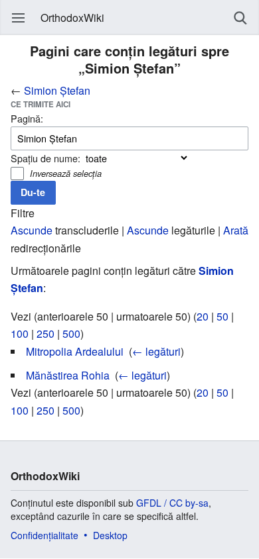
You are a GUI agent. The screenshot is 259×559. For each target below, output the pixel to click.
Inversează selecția (66, 173)
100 (20, 333)
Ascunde (31, 230)
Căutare (240, 18)
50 (222, 316)
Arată (235, 230)
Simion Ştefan (57, 90)
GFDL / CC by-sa (172, 502)
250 (45, 333)
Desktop (110, 535)
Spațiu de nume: (45, 158)
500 (71, 333)
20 (203, 316)
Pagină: (27, 118)
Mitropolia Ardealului (75, 351)
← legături (156, 351)
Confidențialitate (44, 535)
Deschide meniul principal (18, 18)
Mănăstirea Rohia (68, 375)
